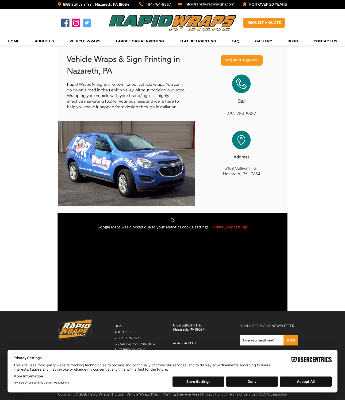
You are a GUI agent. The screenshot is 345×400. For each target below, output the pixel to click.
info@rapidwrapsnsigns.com (209, 4)
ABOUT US (122, 332)
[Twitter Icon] (87, 23)
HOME (120, 326)
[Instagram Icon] (76, 23)
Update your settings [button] (229, 227)
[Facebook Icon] (65, 23)
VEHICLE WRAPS (128, 338)
